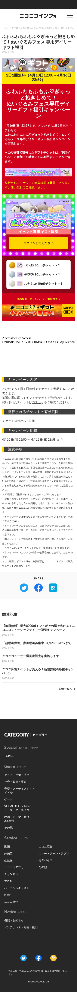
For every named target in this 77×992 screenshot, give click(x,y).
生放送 (8, 860)
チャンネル (11, 874)
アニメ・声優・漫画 (16, 775)
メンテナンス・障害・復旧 (21, 927)
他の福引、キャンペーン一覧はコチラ (38, 299)
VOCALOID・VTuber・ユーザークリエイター (18, 808)
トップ (5, 28)
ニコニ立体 (11, 901)
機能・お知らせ (14, 920)
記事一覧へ (65, 689)
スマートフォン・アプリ (53, 853)
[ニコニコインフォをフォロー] (23, 958)
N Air (7, 895)
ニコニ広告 (45, 846)
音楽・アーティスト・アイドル (19, 791)
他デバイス (45, 860)
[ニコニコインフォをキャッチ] (53, 958)
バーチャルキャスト (16, 888)
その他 (14, 28)
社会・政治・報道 (15, 782)
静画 (7, 854)
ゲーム (8, 799)
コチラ (36, 402)
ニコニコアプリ (14, 867)
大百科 (8, 881)
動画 (7, 846)
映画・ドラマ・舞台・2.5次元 (18, 819)
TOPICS (9, 756)
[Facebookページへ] (38, 958)
